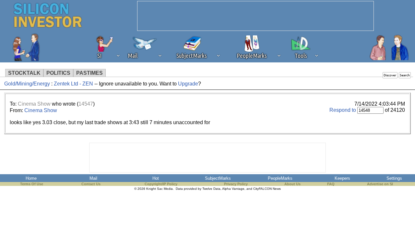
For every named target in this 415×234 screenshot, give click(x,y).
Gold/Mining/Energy (27, 83)
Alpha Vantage (233, 188)
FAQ (331, 184)
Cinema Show (34, 104)
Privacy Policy (236, 184)
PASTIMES (89, 73)
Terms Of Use (31, 184)
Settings (394, 178)
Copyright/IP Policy (161, 184)
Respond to (342, 110)
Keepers (342, 178)
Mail (93, 178)
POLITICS (58, 73)
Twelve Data (211, 188)
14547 (85, 104)
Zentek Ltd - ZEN (74, 83)
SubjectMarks (218, 178)
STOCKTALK (24, 73)
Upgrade (188, 83)
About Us (292, 184)
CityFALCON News (267, 188)
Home (31, 178)
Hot (155, 178)
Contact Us (91, 184)
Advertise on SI (380, 184)
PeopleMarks (280, 178)
